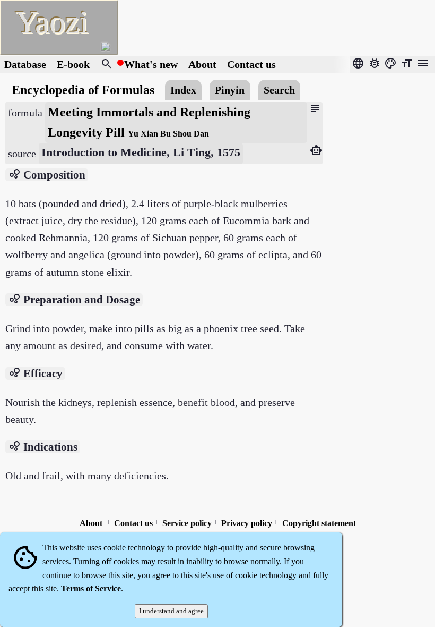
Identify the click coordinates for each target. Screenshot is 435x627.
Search (279, 90)
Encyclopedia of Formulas (83, 89)
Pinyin (230, 90)
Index (183, 90)
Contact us (251, 64)
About (203, 64)
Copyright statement (319, 523)
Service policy (187, 523)
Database (25, 64)
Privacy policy (246, 523)
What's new (151, 64)
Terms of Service (91, 588)
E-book (73, 64)
